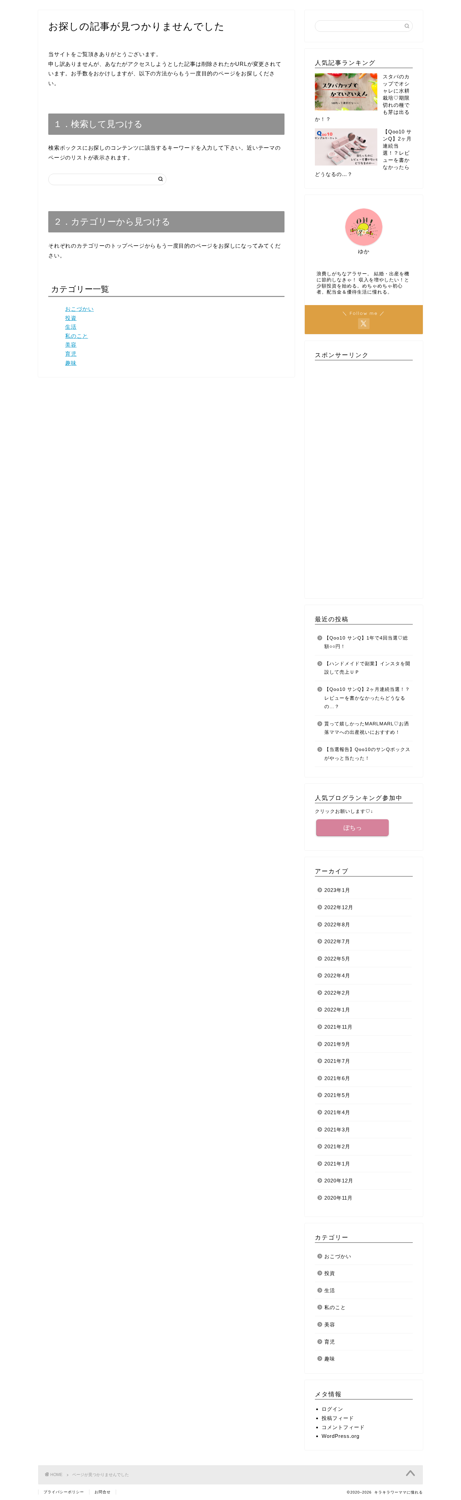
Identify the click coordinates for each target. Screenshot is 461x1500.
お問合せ (102, 1492)
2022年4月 (337, 975)
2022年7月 (337, 941)
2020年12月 (338, 1180)
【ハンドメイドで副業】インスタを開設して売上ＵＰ (367, 668)
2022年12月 (338, 907)
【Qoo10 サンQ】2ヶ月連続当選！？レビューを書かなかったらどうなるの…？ (367, 698)
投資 (71, 318)
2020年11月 (338, 1198)
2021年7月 (337, 1061)
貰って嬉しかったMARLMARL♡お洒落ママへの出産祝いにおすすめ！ (366, 728)
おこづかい (79, 309)
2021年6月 (337, 1078)
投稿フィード (338, 1418)
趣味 (71, 363)
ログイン (332, 1409)
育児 (71, 354)
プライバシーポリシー (64, 1492)
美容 (71, 345)
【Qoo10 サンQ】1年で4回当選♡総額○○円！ (366, 642)
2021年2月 (337, 1146)
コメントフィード (343, 1427)
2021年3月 (337, 1129)
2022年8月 (337, 924)
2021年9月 (337, 1044)
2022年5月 (337, 958)
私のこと (76, 336)
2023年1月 (337, 890)
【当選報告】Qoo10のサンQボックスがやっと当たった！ (367, 754)
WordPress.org (340, 1436)
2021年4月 (337, 1112)
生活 (71, 327)
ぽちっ (353, 827)
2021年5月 (337, 1095)
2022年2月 (337, 993)
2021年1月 (337, 1164)
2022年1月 (337, 1009)
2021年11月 (338, 1027)
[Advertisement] (364, 477)
